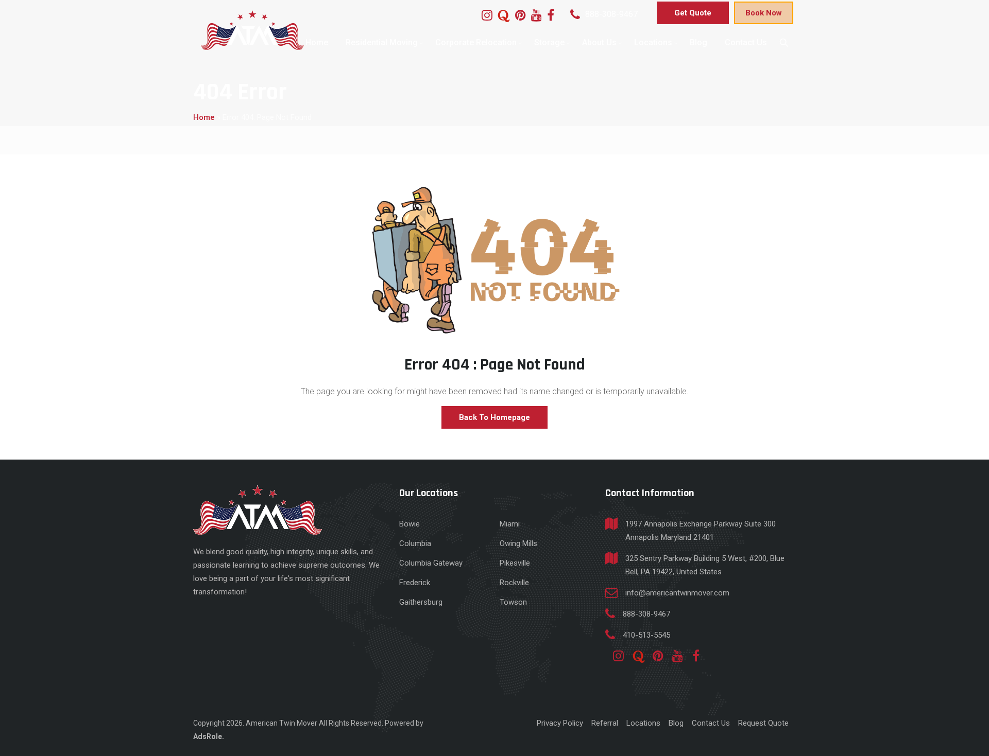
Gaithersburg (420, 602)
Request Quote (763, 723)
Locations (653, 42)
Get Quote (692, 12)
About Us (599, 42)
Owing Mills (518, 543)
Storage (549, 42)
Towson (513, 602)
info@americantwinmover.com (677, 592)
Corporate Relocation (476, 42)
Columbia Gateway (431, 563)
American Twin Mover (282, 723)
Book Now (763, 12)
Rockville (514, 582)
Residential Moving (382, 42)
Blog (698, 42)
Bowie (409, 524)
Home (316, 42)
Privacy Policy (560, 723)
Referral (604, 723)
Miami (510, 524)
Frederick (414, 582)
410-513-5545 (646, 635)
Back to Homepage (494, 417)
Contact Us (746, 42)
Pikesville (515, 563)
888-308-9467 (611, 14)
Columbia (415, 543)
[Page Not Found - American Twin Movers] (252, 30)
